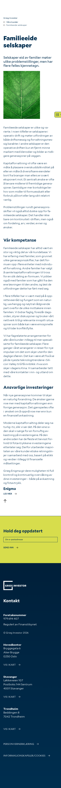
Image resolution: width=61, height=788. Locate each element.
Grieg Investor (10, 18)
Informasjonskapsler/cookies (24, 755)
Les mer (7, 493)
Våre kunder (12, 22)
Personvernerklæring (18, 744)
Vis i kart (9, 664)
